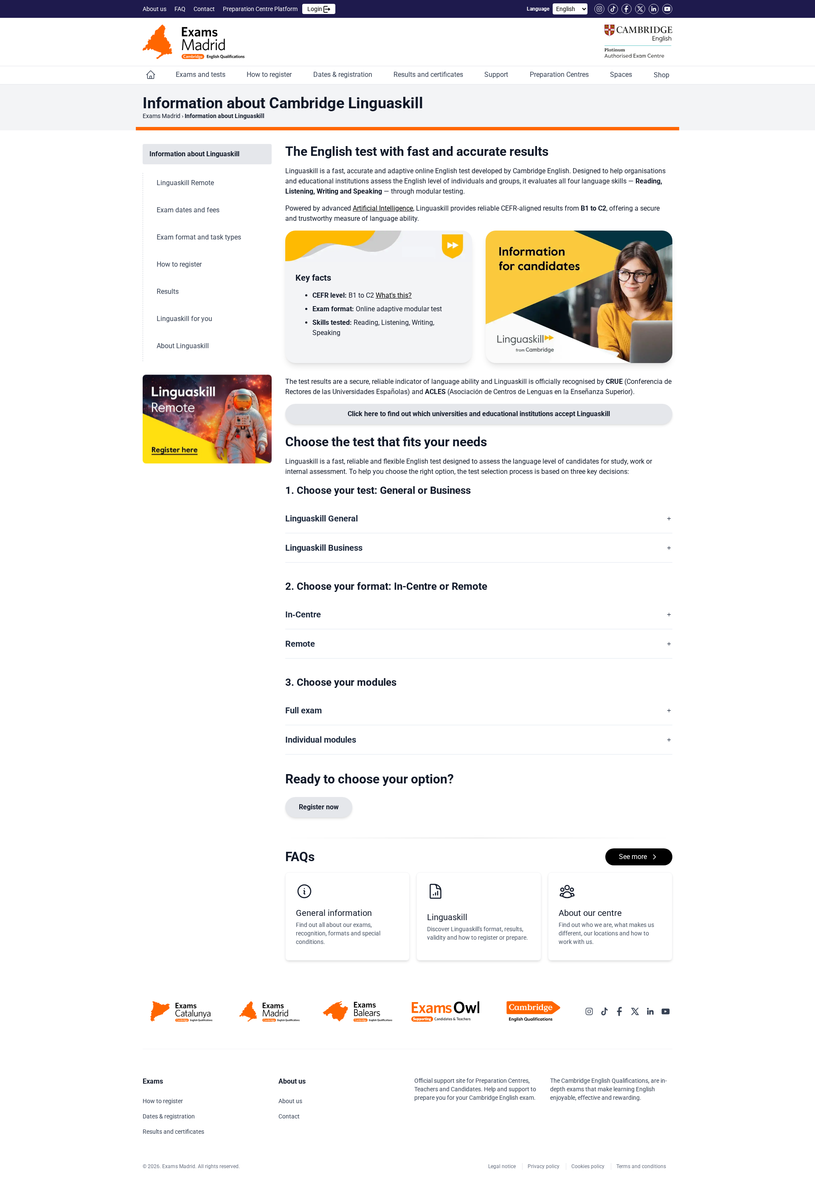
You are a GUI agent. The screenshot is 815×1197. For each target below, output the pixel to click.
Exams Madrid (161, 116)
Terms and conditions (641, 1166)
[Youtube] (667, 9)
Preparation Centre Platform (273, 9)
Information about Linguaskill (195, 154)
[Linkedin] (654, 9)
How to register (270, 74)
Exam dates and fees (189, 210)
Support (497, 74)
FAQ (180, 9)
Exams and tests (201, 74)
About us (155, 9)
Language (538, 9)
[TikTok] (613, 9)
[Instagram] (599, 9)
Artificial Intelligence (383, 208)
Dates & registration (343, 74)
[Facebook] (626, 9)
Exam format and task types (200, 237)
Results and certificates (429, 74)
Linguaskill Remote (186, 183)
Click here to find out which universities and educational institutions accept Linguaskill (479, 414)
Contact (205, 9)
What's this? (394, 295)
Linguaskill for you (185, 319)
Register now (319, 807)
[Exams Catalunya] (181, 1011)
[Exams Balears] (357, 1011)
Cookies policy (588, 1166)
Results (168, 291)
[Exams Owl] (445, 1011)
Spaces (622, 74)
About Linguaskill (184, 346)
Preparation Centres (560, 74)
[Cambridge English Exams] (193, 42)
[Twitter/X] (640, 9)
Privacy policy (544, 1166)
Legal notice (502, 1166)
